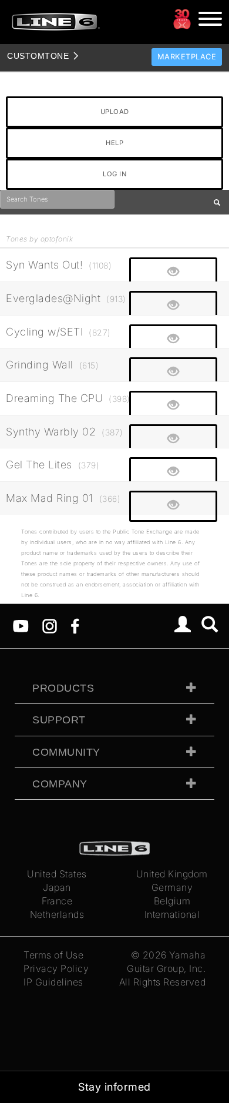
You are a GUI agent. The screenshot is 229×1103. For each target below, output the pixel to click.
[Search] (210, 626)
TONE (38, 56)
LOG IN (114, 174)
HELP (114, 143)
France (57, 901)
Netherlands (57, 914)
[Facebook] (74, 625)
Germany (172, 887)
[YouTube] (20, 625)
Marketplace (187, 56)
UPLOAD (114, 112)
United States (57, 874)
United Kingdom (172, 874)
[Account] (183, 626)
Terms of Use (53, 955)
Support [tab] (59, 720)
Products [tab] (63, 688)
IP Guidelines (53, 982)
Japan (57, 887)
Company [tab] (59, 784)
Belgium (172, 901)
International (172, 914)
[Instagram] (49, 625)
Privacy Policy (56, 968)
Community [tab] (66, 752)
